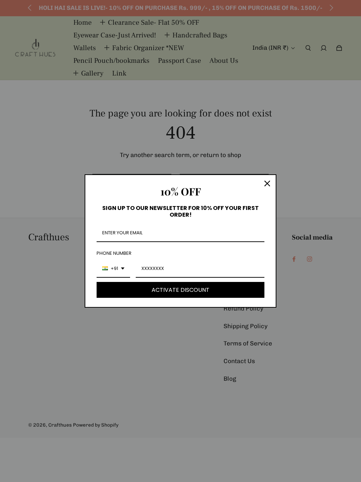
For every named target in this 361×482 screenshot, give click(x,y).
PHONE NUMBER (114, 253)
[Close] (267, 183)
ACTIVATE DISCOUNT (180, 290)
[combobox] (113, 269)
